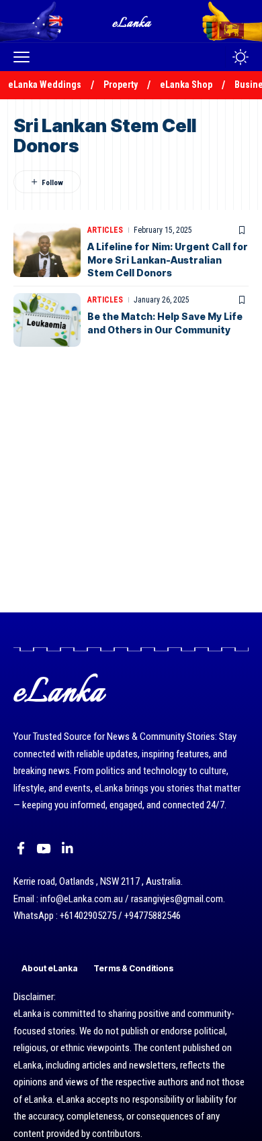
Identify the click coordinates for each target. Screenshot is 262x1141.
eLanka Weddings (44, 84)
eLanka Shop (186, 84)
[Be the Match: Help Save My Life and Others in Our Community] (47, 320)
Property (120, 84)
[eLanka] (132, 21)
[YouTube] (43, 848)
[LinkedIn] (67, 848)
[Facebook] (20, 848)
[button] (24, 57)
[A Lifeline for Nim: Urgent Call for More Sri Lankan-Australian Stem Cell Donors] (47, 250)
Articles (105, 230)
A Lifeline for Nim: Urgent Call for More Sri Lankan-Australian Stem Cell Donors (167, 259)
